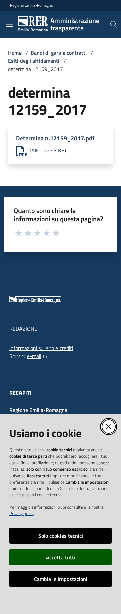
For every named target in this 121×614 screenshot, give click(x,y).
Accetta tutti (60, 557)
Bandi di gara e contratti (59, 53)
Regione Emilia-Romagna (31, 5)
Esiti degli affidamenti (33, 61)
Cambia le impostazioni (60, 579)
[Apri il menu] (9, 24)
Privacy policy (21, 513)
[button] (114, 24)
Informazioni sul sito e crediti (41, 348)
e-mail (34, 356)
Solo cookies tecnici (60, 536)
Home (15, 53)
